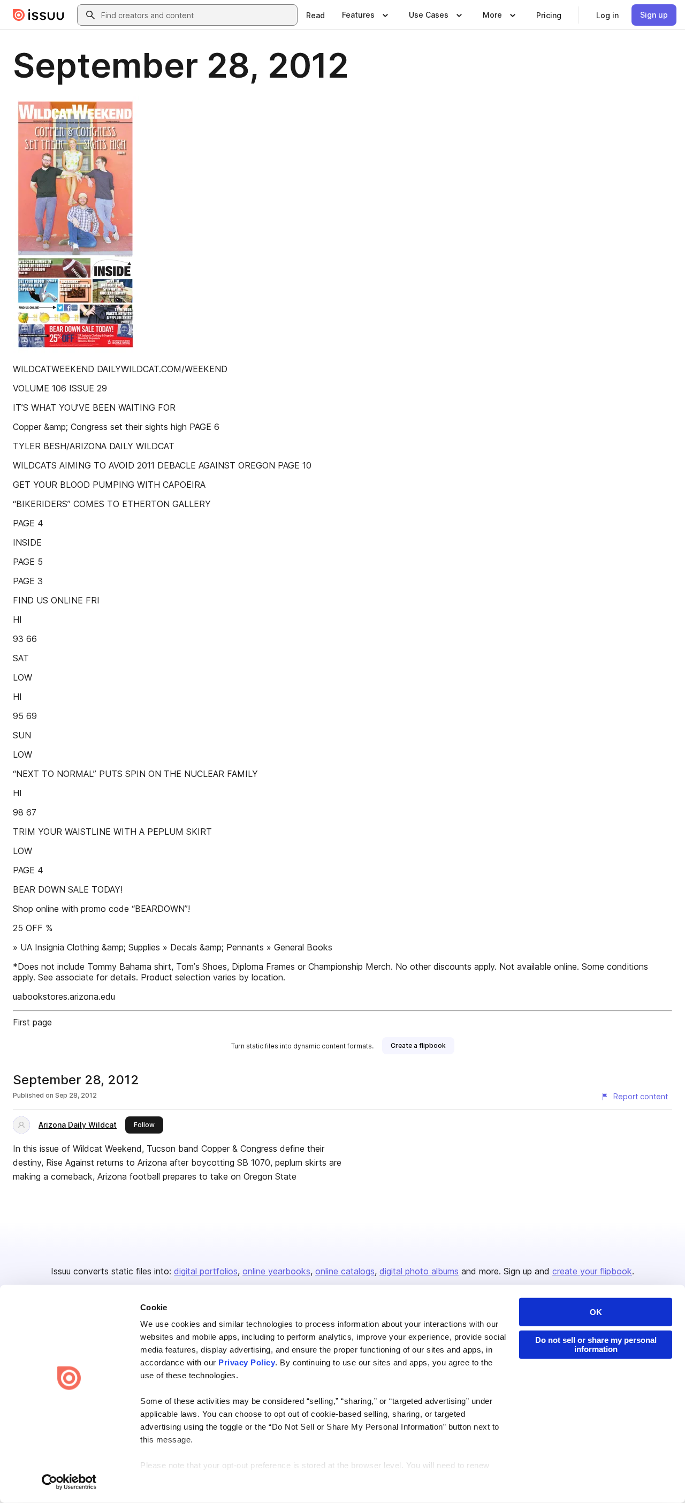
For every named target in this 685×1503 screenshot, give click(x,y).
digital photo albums (419, 1271)
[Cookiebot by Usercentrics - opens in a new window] (69, 1482)
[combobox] (197, 15)
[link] (315, 15)
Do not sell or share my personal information (596, 1344)
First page (32, 1022)
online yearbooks (276, 1271)
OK (596, 1312)
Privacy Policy (246, 1362)
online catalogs (345, 1271)
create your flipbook (592, 1271)
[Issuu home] (38, 15)
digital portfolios (206, 1271)
